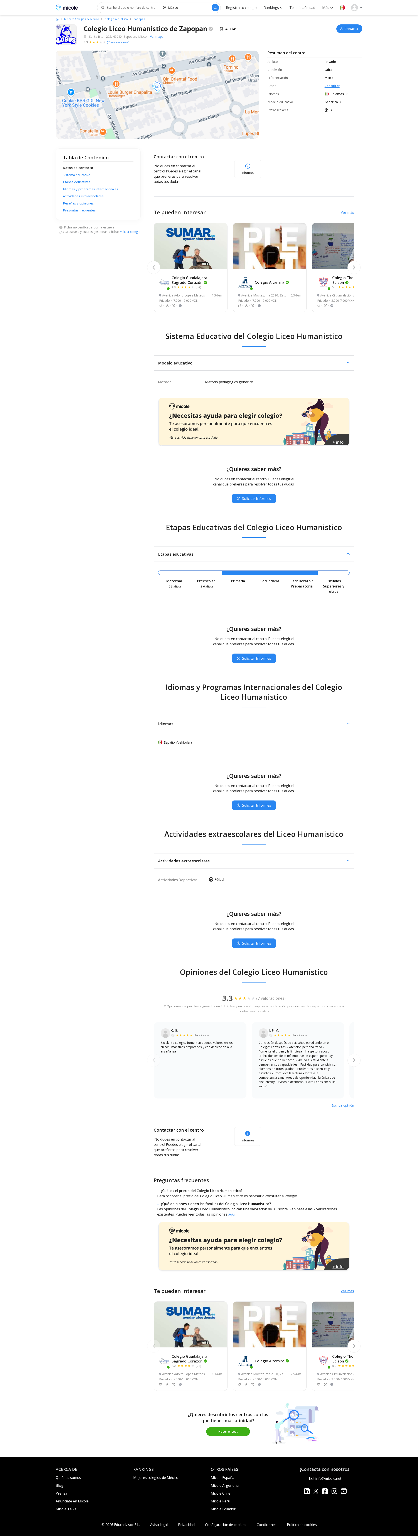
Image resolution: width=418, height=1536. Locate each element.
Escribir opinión (342, 1105)
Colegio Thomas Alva (350, 280)
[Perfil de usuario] (356, 7)
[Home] (57, 18)
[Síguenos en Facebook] (325, 1491)
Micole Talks (66, 1509)
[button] (342, 7)
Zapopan (139, 19)
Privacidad (186, 1524)
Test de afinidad (302, 7)
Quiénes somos (68, 1477)
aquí (231, 1214)
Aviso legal (159, 1524)
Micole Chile (220, 1493)
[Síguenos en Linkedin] (307, 1491)
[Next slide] (354, 267)
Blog (59, 1485)
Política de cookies (302, 1524)
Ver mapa (156, 36)
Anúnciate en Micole (72, 1501)
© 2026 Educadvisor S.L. (120, 1524)
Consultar (332, 86)
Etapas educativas (76, 182)
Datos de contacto (78, 167)
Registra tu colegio (241, 7)
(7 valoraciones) (118, 42)
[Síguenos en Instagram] (334, 1491)
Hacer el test (228, 1431)
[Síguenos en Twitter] (316, 1491)
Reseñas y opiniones (78, 203)
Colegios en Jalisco (116, 19)
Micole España (222, 1477)
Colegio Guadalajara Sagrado (189, 280)
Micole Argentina (225, 1485)
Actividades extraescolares (83, 196)
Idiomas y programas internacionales (90, 189)
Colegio (269, 282)
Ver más (347, 212)
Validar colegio (130, 232)
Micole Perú (220, 1501)
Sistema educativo (76, 175)
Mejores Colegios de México (81, 19)
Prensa (61, 1493)
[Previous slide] (153, 267)
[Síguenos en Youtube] (344, 1491)
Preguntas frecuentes (79, 210)
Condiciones (266, 1524)
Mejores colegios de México (155, 1477)
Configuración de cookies (225, 1524)
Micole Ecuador (223, 1509)
